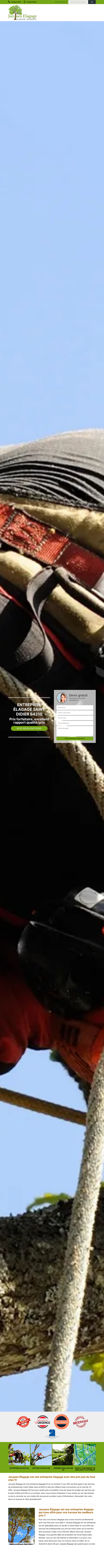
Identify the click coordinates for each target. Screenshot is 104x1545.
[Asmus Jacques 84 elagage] (22, 12)
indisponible (16, 2)
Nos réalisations (29, 728)
